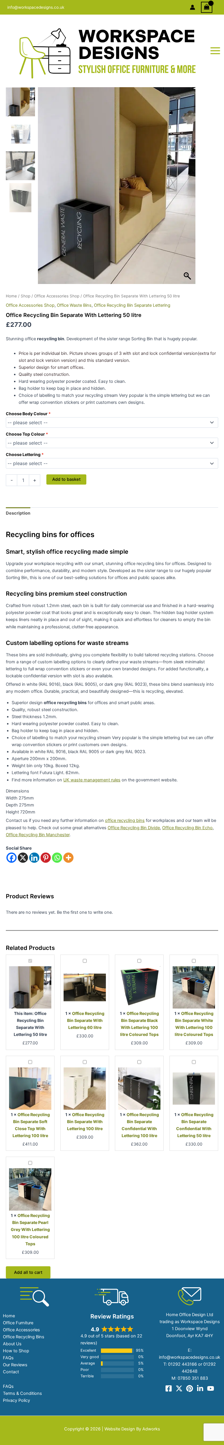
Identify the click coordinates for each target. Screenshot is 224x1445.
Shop (25, 296)
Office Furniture (18, 1322)
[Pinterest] (46, 858)
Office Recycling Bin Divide (134, 827)
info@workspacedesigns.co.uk (35, 7)
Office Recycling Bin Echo (187, 827)
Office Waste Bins (74, 305)
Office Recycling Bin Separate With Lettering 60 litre (85, 1020)
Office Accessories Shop (56, 296)
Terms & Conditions (22, 1393)
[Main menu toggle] (215, 50)
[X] (23, 858)
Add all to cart (28, 1272)
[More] (68, 858)
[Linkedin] (34, 858)
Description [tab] (18, 513)
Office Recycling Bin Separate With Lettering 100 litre (85, 1121)
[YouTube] (210, 1388)
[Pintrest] (189, 1388)
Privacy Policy (16, 1400)
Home (11, 296)
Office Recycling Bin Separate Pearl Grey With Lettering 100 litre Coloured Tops (30, 1229)
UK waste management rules (91, 780)
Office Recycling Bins (23, 1336)
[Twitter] (179, 1388)
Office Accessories (21, 1329)
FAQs (8, 1357)
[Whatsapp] (57, 858)
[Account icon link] (192, 7)
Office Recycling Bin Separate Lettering (132, 305)
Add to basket (66, 479)
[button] (188, 188)
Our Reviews (15, 1364)
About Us (12, 1343)
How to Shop (16, 1350)
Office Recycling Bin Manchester (37, 834)
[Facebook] (11, 858)
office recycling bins (125, 820)
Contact (11, 1371)
